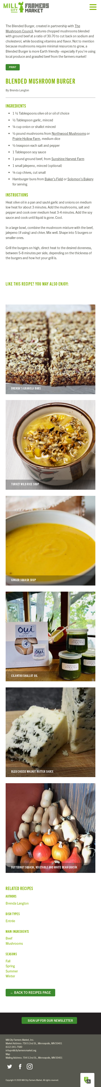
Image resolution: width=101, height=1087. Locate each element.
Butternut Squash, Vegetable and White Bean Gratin (50, 828)
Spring (10, 966)
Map (8, 1054)
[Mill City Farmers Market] (32, 7)
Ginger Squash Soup (50, 541)
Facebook (19, 1066)
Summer (12, 971)
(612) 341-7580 (14, 1046)
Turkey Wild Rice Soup (50, 445)
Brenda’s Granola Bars (50, 349)
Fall (8, 961)
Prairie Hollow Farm (26, 138)
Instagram (29, 1066)
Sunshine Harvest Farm (67, 159)
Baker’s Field (54, 179)
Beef (9, 938)
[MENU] (94, 7)
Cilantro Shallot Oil (50, 636)
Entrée (10, 921)
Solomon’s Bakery (80, 179)
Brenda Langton (17, 903)
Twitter (9, 1066)
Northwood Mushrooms (69, 133)
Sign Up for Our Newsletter (49, 1020)
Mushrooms (14, 943)
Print (12, 67)
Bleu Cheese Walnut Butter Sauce (50, 732)
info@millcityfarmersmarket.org (21, 1050)
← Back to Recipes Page (30, 992)
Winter (10, 976)
